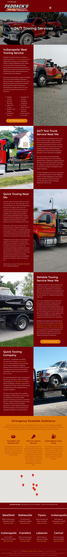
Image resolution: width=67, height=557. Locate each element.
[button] (50, 8)
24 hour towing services (21, 59)
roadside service (20, 381)
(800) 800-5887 (12, 2)
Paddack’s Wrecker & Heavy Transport (32, 551)
